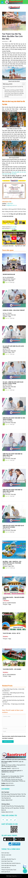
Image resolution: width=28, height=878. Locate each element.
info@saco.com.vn (11, 205)
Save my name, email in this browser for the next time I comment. (14, 737)
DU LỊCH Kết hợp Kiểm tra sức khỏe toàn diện (13, 346)
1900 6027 (10, 203)
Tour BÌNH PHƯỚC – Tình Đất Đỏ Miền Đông (13, 598)
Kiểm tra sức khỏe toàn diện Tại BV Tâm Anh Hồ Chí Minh (13, 526)
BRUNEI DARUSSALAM (9, 274)
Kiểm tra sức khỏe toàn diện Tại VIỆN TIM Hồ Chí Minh (14, 418)
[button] (22, 84)
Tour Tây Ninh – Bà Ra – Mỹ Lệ (11, 633)
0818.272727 (9, 800)
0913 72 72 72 (15, 768)
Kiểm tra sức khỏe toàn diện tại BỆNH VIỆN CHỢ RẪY (12, 490)
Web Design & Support (10, 876)
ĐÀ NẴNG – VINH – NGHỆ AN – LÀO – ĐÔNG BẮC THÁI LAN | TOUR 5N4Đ (12, 562)
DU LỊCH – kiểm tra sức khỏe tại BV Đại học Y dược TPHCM (13, 382)
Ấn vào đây (14, 227)
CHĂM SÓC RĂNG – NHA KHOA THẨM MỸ (14, 310)
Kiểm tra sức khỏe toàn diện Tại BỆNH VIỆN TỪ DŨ (12, 454)
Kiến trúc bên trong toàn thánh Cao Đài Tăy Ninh (13, 87)
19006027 (8, 768)
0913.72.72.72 (9, 783)
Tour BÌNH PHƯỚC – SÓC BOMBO (12, 669)
